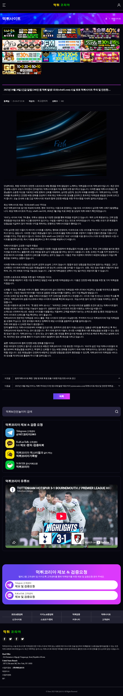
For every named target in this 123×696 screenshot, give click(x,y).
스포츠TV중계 (47, 619)
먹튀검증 (76, 614)
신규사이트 (17, 619)
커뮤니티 (76, 619)
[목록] (117, 80)
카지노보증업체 (46, 614)
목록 (61, 396)
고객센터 (106, 619)
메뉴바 (4, 5)
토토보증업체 (17, 614)
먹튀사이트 (106, 614)
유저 (119, 5)
